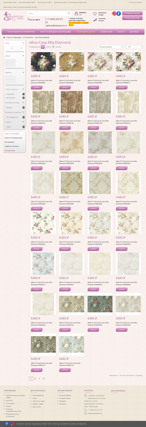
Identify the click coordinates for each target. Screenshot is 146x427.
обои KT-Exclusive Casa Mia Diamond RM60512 (41, 283)
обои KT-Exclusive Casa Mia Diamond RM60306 (69, 202)
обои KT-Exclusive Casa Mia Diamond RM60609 (41, 324)
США (8, 127)
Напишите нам (133, 18)
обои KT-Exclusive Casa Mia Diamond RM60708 (126, 324)
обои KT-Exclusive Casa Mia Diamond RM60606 (98, 283)
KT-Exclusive (28, 37)
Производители (38, 395)
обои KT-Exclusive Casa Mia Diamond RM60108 (98, 122)
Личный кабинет (65, 395)
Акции (35, 398)
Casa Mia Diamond (42, 37)
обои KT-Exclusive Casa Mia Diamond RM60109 (126, 122)
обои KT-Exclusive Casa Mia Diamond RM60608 (126, 283)
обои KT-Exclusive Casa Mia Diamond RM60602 (69, 283)
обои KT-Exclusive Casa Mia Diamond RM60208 (98, 162)
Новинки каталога (12, 146)
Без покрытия (12, 117)
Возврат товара (38, 404)
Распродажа (9, 142)
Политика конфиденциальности (13, 410)
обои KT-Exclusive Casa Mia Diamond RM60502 (41, 243)
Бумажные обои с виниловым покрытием (70, 2)
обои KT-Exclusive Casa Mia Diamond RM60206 (69, 162)
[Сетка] (43, 47)
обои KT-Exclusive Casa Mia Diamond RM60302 (41, 202)
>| (44, 378)
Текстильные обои (44, 2)
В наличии (11, 98)
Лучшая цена (10, 150)
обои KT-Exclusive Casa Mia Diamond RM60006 (69, 81)
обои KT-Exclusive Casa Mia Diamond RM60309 (126, 202)
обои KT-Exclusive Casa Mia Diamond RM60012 (126, 81)
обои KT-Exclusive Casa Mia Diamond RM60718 (69, 364)
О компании (10, 403)
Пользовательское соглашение (12, 415)
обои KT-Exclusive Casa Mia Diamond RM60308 (98, 202)
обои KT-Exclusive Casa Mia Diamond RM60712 (41, 364)
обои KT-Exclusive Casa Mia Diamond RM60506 (69, 243)
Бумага (9, 107)
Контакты (9, 400)
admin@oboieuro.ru (95, 413)
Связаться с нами (39, 401)
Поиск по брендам (14, 37)
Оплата (8, 406)
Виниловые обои (10, 2)
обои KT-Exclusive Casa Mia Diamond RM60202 (41, 162)
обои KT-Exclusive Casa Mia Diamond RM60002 (41, 81)
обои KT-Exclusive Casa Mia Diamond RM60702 (69, 324)
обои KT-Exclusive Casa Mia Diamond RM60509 (126, 243)
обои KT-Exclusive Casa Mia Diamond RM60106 (69, 122)
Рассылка (62, 404)
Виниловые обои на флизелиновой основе (20, 7)
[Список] (53, 47)
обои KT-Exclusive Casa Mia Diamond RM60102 (41, 122)
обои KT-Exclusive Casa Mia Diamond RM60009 (98, 81)
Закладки (62, 401)
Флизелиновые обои (27, 2)
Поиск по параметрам (13, 138)
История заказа (64, 398)
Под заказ (10, 94)
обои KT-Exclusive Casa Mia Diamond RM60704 (98, 324)
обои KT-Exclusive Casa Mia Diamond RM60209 (126, 162)
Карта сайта (37, 407)
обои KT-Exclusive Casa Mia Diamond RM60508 (98, 243)
